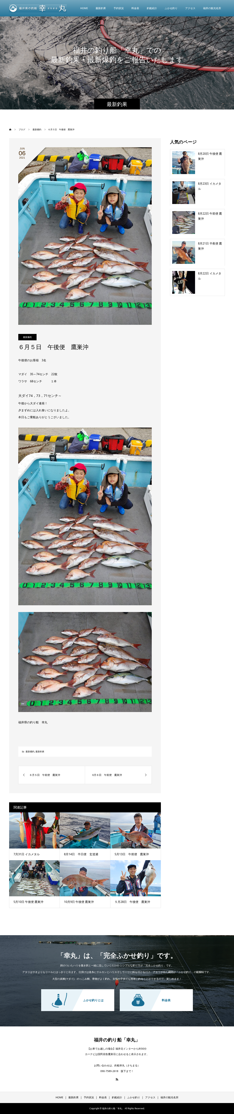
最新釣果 (101, 8)
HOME (84, 8)
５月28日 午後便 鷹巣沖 (132, 902)
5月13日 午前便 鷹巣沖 (132, 854)
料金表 (135, 8)
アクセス (190, 8)
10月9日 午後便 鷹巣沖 (79, 902)
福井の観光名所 (212, 8)
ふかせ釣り (171, 8)
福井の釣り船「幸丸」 (117, 1039)
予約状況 (119, 8)
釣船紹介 (152, 8)
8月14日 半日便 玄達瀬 (81, 854)
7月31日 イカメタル (27, 854)
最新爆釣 (27, 337)
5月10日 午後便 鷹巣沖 (28, 902)
